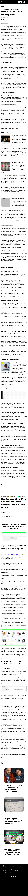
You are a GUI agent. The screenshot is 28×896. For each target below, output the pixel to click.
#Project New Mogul (15, 9)
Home (4, 869)
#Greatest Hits (20, 785)
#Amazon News (14, 496)
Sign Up (10, 869)
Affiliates (15, 869)
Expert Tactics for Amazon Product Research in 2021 (11, 789)
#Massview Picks (22, 496)
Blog (10, 872)
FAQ (15, 872)
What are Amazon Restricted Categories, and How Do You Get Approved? (13, 820)
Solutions (5, 870)
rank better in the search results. (11, 554)
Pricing (4, 872)
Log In (10, 870)
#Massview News (6, 9)
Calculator (16, 870)
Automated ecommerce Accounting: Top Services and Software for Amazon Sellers (13, 851)
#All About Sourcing (10, 816)
